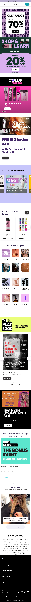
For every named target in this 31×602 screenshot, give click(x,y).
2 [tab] (3, 111)
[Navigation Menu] (2, 4)
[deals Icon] (6, 253)
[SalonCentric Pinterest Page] (22, 592)
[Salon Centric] (16, 4)
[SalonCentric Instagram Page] (18, 592)
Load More (12, 527)
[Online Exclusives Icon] (15, 298)
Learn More (4, 477)
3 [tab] (4, 111)
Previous (2, 358)
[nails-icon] (15, 282)
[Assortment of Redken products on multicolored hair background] (15, 126)
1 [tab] (2, 111)
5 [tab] (17, 194)
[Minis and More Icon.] (6, 298)
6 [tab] (19, 194)
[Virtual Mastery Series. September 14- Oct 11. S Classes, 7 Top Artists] (15, 352)
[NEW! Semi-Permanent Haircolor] (23, 224)
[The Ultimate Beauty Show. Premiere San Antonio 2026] (15, 399)
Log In (27, 4)
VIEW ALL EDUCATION (15, 384)
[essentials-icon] (25, 282)
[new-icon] (15, 253)
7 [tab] (20, 194)
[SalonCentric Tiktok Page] (25, 592)
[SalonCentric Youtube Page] (28, 592)
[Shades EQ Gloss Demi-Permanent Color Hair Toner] (7, 224)
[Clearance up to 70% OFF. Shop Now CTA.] (15, 23)
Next (30, 1)
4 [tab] (5, 111)
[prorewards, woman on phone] (15, 451)
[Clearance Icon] (25, 298)
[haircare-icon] (6, 267)
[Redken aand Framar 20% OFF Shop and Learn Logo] (15, 55)
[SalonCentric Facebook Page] (15, 592)
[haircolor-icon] (25, 253)
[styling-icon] (15, 267)
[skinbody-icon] (25, 267)
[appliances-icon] (6, 282)
